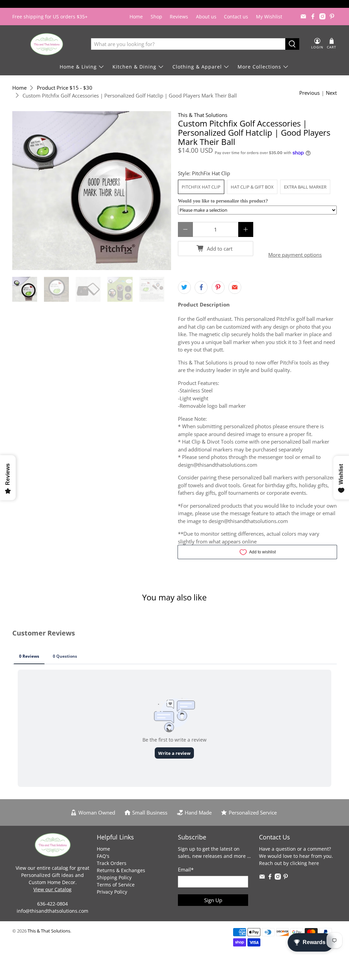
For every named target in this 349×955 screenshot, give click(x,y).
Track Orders (111, 863)
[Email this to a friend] (234, 287)
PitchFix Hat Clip (201, 187)
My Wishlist (269, 16)
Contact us (236, 16)
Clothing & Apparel (197, 66)
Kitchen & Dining (134, 66)
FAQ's (103, 856)
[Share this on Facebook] (201, 287)
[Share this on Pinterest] (218, 287)
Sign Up (213, 900)
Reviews (179, 16)
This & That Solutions (202, 114)
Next (331, 92)
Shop (156, 16)
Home (136, 16)
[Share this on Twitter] (184, 287)
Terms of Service (116, 884)
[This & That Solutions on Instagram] (322, 16)
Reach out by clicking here (289, 863)
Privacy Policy (112, 892)
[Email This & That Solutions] (303, 16)
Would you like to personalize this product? (223, 201)
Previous (309, 92)
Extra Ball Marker (305, 187)
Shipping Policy (114, 877)
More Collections (259, 66)
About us (206, 16)
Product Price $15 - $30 (64, 87)
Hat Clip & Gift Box (252, 187)
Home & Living (78, 66)
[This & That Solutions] (47, 44)
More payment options (295, 254)
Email (186, 869)
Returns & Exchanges (121, 870)
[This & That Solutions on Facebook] (313, 16)
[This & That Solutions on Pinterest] (332, 16)
